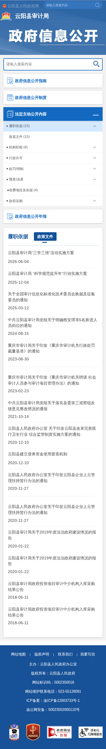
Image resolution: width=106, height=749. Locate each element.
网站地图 (18, 654)
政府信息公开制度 (31, 97)
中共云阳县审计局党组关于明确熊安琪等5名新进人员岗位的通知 (52, 323)
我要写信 (87, 654)
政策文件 (45, 236)
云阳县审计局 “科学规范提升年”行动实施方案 (47, 273)
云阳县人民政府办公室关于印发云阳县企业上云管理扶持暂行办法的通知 (51, 477)
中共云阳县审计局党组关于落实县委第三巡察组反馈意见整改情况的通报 (51, 406)
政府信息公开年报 (31, 216)
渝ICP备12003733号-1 (62, 700)
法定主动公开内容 (31, 114)
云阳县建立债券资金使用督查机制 (37, 454)
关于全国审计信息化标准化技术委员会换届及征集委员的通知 (51, 297)
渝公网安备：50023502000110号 (53, 709)
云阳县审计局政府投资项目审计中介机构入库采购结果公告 (51, 586)
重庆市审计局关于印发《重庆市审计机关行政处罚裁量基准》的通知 (51, 348)
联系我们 (67, 654)
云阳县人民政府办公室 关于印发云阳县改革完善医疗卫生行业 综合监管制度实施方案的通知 (52, 431)
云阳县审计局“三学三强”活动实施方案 (41, 252)
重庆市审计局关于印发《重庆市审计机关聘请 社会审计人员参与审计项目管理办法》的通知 (52, 380)
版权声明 (41, 654)
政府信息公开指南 (31, 80)
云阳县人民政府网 (23, 6)
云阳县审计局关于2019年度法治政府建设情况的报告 (52, 535)
